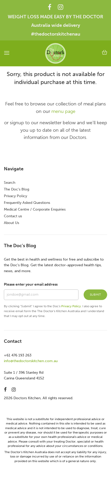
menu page (63, 111)
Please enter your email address (31, 284)
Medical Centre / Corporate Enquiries (35, 209)
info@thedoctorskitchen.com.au (31, 361)
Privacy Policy (15, 196)
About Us (11, 223)
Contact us (13, 216)
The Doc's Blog (16, 189)
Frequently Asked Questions (27, 203)
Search (9, 182)
